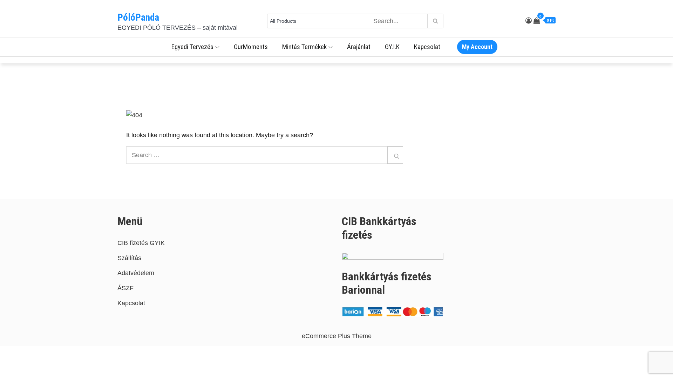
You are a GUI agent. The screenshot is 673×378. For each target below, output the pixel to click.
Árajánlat (359, 47)
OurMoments (251, 47)
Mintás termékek (304, 47)
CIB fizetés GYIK (141, 242)
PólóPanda (138, 17)
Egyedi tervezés (192, 47)
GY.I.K (392, 47)
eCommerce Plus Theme (337, 336)
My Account (477, 46)
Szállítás (129, 257)
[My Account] (528, 20)
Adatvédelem (135, 273)
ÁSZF (125, 288)
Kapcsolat (427, 47)
